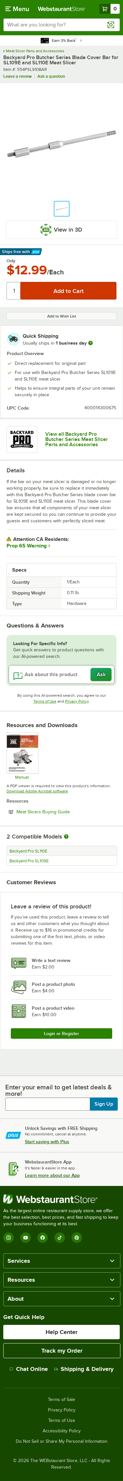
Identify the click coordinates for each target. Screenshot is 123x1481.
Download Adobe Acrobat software (37, 791)
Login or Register (61, 1033)
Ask (101, 674)
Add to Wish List (61, 316)
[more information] (90, 343)
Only (11, 261)
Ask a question (51, 76)
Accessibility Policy (62, 1431)
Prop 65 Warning (27, 546)
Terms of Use (44, 701)
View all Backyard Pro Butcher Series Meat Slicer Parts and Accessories (76, 439)
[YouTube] (25, 1237)
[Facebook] (42, 1237)
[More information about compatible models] (66, 837)
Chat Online (32, 1369)
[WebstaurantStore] (61, 1199)
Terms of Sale (61, 1399)
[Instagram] (8, 1237)
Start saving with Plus (47, 1141)
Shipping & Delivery (87, 1369)
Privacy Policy (77, 701)
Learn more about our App (52, 1175)
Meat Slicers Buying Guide (61, 811)
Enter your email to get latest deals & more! (58, 1090)
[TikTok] (59, 1237)
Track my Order (61, 1350)
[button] (62, 209)
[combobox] (61, 24)
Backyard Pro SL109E (29, 861)
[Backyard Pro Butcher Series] (22, 439)
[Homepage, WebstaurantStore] (62, 8)
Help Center (61, 1332)
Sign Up (103, 1104)
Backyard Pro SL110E (28, 851)
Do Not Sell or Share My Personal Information (62, 1441)
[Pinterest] (77, 1237)
